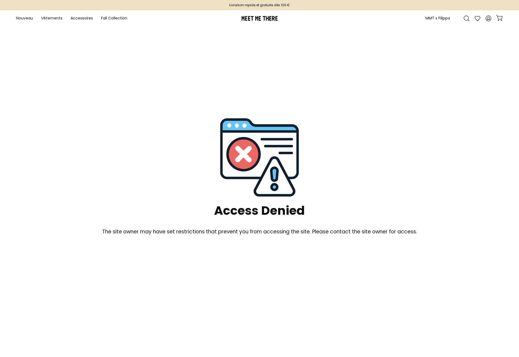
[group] (259, 5)
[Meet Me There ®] (259, 18)
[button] (81, 18)
